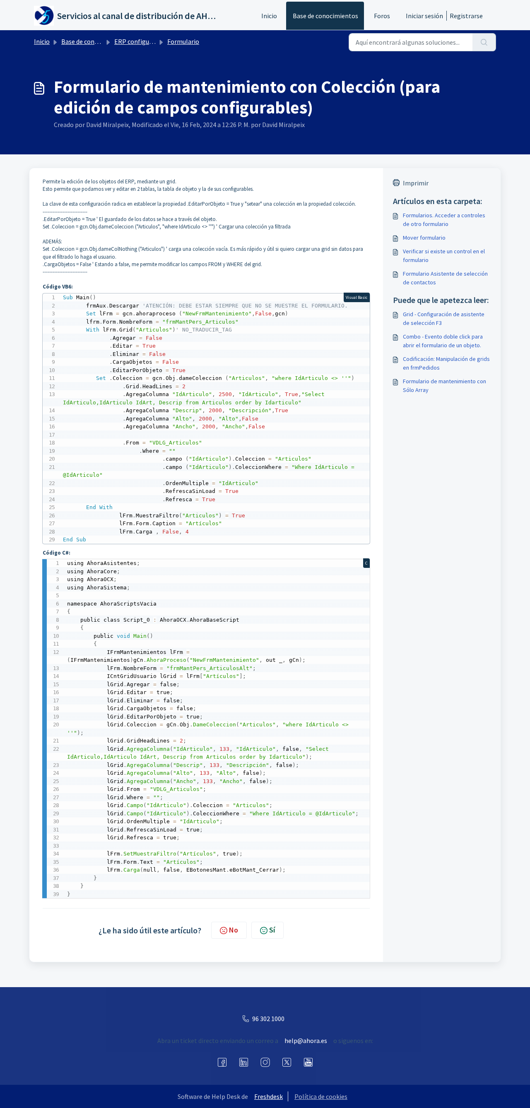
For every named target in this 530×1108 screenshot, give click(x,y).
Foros (382, 16)
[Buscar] (484, 42)
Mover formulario (424, 237)
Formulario (183, 41)
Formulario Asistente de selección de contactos (445, 278)
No (233, 930)
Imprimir (416, 183)
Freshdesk (268, 1096)
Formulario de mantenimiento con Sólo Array (444, 385)
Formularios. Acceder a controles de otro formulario (444, 220)
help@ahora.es (305, 1040)
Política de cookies (320, 1096)
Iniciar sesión (424, 16)
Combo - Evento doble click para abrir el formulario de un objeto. (443, 341)
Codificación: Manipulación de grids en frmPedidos (446, 363)
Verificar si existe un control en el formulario (444, 256)
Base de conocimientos (325, 16)
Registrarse (466, 16)
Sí (272, 930)
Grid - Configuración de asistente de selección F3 (443, 318)
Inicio (269, 16)
